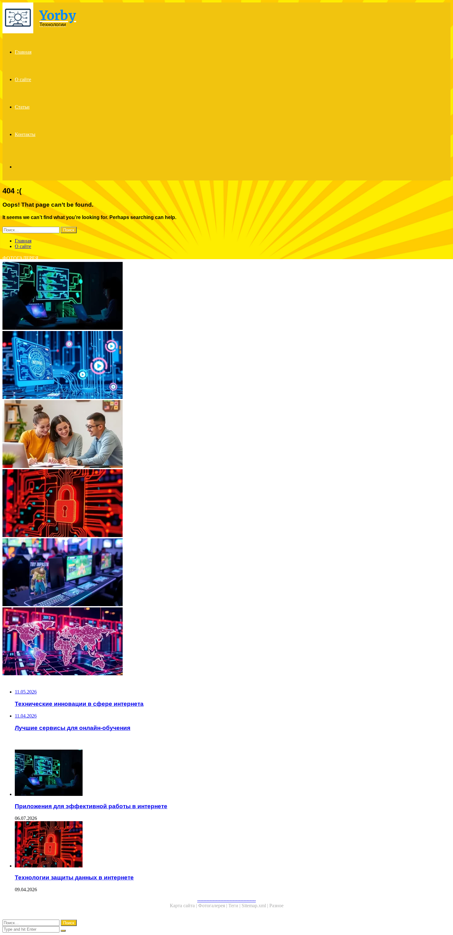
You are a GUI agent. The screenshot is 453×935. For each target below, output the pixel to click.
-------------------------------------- (226, 900)
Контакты (25, 134)
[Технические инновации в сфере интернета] (187, 365)
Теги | (235, 905)
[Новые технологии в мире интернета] (187, 641)
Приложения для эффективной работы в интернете (91, 806)
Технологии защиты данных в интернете (74, 877)
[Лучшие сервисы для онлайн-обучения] (187, 434)
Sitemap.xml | (255, 905)
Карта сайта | (184, 905)
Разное (276, 905)
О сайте (23, 79)
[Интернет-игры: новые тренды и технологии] (187, 572)
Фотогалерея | (213, 905)
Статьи (22, 107)
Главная (23, 52)
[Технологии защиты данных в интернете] (187, 503)
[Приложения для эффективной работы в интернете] (187, 296)
